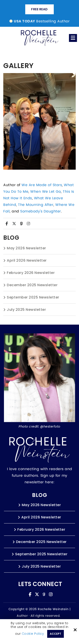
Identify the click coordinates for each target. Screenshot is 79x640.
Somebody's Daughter (40, 211)
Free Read (39, 9)
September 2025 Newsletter (33, 297)
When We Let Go (45, 191)
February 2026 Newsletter (31, 273)
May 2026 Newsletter (26, 248)
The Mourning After (35, 205)
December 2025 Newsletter (32, 285)
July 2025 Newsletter (26, 309)
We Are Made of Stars (42, 185)
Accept (55, 634)
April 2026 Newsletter (27, 260)
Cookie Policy (33, 634)
